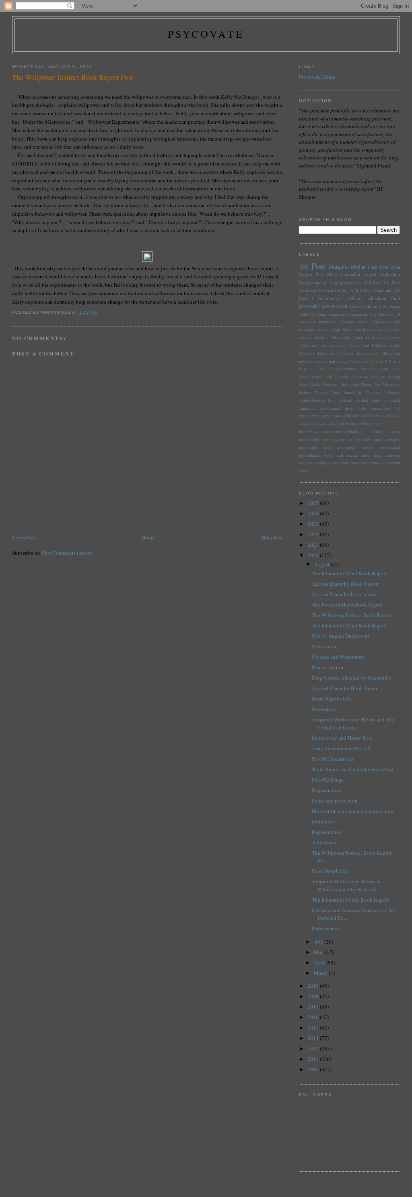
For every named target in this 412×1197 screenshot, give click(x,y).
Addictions (324, 842)
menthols (363, 439)
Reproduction (327, 790)
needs (368, 447)
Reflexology (346, 369)
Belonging (391, 306)
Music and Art (386, 290)
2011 (313, 1058)
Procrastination (313, 283)
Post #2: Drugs (328, 779)
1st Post (312, 265)
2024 (313, 513)
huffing (376, 431)
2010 (313, 1069)
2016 (313, 1017)
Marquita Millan (347, 266)
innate (394, 431)
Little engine (377, 337)
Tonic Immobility (346, 392)
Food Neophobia (330, 870)
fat (398, 408)
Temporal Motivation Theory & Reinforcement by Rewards (346, 885)
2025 (313, 503)
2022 (313, 534)
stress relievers (386, 455)
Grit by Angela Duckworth (340, 635)
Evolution (347, 322)
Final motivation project (351, 275)
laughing (337, 439)
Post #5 (367, 361)
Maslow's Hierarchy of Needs (326, 353)
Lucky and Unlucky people (375, 345)
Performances (326, 928)
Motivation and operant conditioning (352, 811)
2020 (313, 555)
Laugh (357, 337)
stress (366, 455)
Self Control (336, 377)
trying (395, 463)
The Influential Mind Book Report (349, 573)
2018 (313, 996)
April (320, 962)
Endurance (327, 322)
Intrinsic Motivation (332, 337)
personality (309, 306)
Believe (374, 306)
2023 (313, 523)
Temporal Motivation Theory (347, 384)
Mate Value (368, 353)
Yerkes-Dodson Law (317, 400)
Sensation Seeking (368, 377)
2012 (313, 1048)
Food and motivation (335, 800)
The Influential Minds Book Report (350, 899)
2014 (313, 1038)
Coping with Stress (353, 290)
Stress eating (325, 646)
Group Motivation (345, 330)
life (350, 439)
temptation (322, 463)
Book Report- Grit (331, 698)
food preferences (346, 283)
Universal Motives (383, 392)
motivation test (314, 447)
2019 (313, 985)
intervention (309, 439)
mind (377, 439)
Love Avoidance (332, 345)
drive (349, 408)
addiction (355, 298)
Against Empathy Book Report (345, 583)
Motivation (389, 275)
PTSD (354, 361)
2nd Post (372, 283)
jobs (324, 439)
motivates (391, 439)
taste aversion (334, 306)
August (322, 564)
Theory (321, 392)
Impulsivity (372, 330)
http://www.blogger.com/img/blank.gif (331, 431)
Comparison (357, 314)
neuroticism (390, 447)
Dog (373, 314)
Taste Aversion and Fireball (341, 748)
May (319, 952)
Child (303, 314)
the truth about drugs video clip (360, 463)
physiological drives (316, 455)
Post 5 (324, 369)
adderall (345, 400)
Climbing (318, 314)
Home (148, 537)
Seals (384, 369)
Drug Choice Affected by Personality (352, 677)
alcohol (362, 400)
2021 (313, 544)
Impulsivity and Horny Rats (342, 737)
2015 (313, 1027)
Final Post (378, 267)
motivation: (346, 447)
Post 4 (306, 369)
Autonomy (358, 306)
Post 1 (306, 298)
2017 (313, 1006)
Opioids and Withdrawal (338, 656)
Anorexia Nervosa (316, 290)
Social (316, 384)
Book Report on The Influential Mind (352, 769)
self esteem (347, 455)
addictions (377, 298)
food (395, 298)
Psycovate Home (317, 76)
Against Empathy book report (344, 594)
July (319, 941)
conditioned (330, 408)
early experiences (374, 408)
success (305, 463)
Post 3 (394, 361)
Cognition (336, 314)
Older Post (271, 537)
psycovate (206, 34)
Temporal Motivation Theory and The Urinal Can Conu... (353, 723)
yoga (303, 471)
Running (367, 369)
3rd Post (391, 283)
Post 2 (381, 361)
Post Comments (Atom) (67, 552)
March (321, 972)
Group (322, 330)
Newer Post (24, 537)
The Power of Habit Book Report (347, 604)
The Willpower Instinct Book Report (351, 615)
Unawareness (330, 298)
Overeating (324, 709)
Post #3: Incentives (332, 758)
